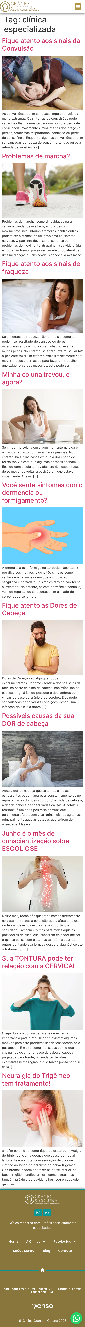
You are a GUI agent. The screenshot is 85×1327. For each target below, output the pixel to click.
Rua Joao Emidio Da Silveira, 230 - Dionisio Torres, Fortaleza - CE (42, 1290)
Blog (46, 1250)
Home (13, 1241)
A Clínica (33, 1241)
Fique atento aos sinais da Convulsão (41, 44)
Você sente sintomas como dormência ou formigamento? (42, 492)
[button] (78, 6)
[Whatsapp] (47, 1212)
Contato (65, 1250)
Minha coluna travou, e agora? (36, 378)
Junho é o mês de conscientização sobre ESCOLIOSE (36, 840)
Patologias (62, 1241)
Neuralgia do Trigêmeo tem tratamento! (36, 1079)
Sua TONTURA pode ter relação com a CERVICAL (39, 962)
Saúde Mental (24, 1250)
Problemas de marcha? (36, 156)
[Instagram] (38, 1212)
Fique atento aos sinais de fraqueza (41, 267)
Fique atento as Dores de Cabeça (39, 609)
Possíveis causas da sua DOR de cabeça (38, 719)
